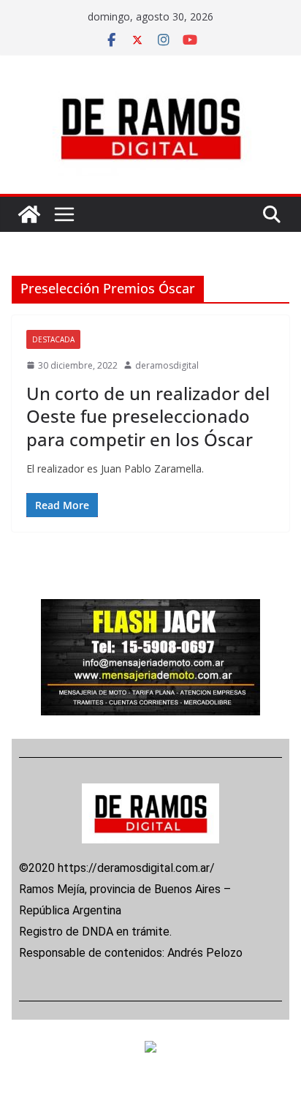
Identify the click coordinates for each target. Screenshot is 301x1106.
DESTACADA (53, 339)
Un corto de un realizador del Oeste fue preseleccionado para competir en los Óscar (148, 416)
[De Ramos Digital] (29, 214)
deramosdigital (167, 365)
